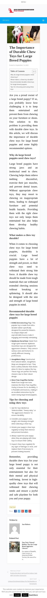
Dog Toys (12, 507)
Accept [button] (17, 595)
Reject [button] (25, 595)
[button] (23, 2)
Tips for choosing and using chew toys (22, 88)
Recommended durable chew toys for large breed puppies (22, 83)
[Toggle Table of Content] (32, 71)
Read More (33, 595)
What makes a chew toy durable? (21, 80)
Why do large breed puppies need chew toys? (22, 76)
